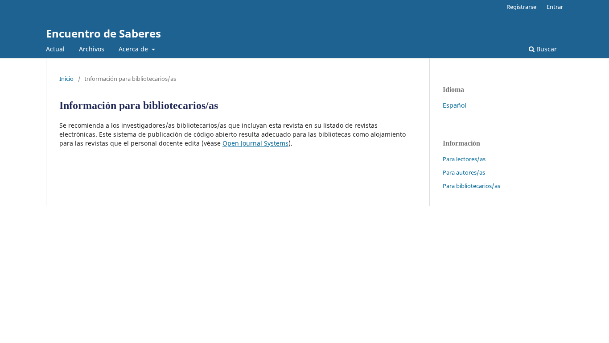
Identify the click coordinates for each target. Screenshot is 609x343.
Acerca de (134, 49)
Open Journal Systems (255, 143)
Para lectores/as (464, 159)
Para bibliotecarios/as (471, 186)
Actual (55, 49)
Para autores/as (464, 172)
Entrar (555, 7)
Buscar (546, 49)
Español (454, 105)
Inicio (66, 79)
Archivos (91, 49)
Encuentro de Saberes (103, 33)
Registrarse (521, 7)
